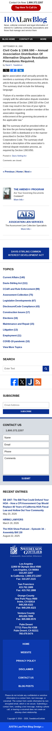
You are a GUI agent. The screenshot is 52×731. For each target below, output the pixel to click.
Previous (9, 171)
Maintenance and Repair (18, 324)
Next (28, 171)
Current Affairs (14, 277)
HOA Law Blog (26, 24)
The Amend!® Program (29, 189)
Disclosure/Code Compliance (21, 306)
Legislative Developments (19, 300)
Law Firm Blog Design (25, 726)
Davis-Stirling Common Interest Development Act (26, 253)
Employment (12, 335)
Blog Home (8, 39)
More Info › (19, 199)
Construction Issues (16, 312)
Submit (26, 478)
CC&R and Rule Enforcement (21, 289)
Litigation (10, 329)
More (43, 39)
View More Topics (12, 347)
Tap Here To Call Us (26, 7)
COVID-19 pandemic (16, 341)
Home (19, 171)
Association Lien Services (26, 222)
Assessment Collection (18, 295)
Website (26, 652)
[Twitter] (22, 382)
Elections (10, 318)
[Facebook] (14, 382)
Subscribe (26, 411)
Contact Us (25, 39)
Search (46, 369)
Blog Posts (26, 686)
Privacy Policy (26, 661)
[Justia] (30, 382)
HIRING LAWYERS (13, 519)
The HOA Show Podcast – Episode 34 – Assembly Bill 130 (24, 531)
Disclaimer (26, 669)
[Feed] (38, 382)
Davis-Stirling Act (19, 156)
